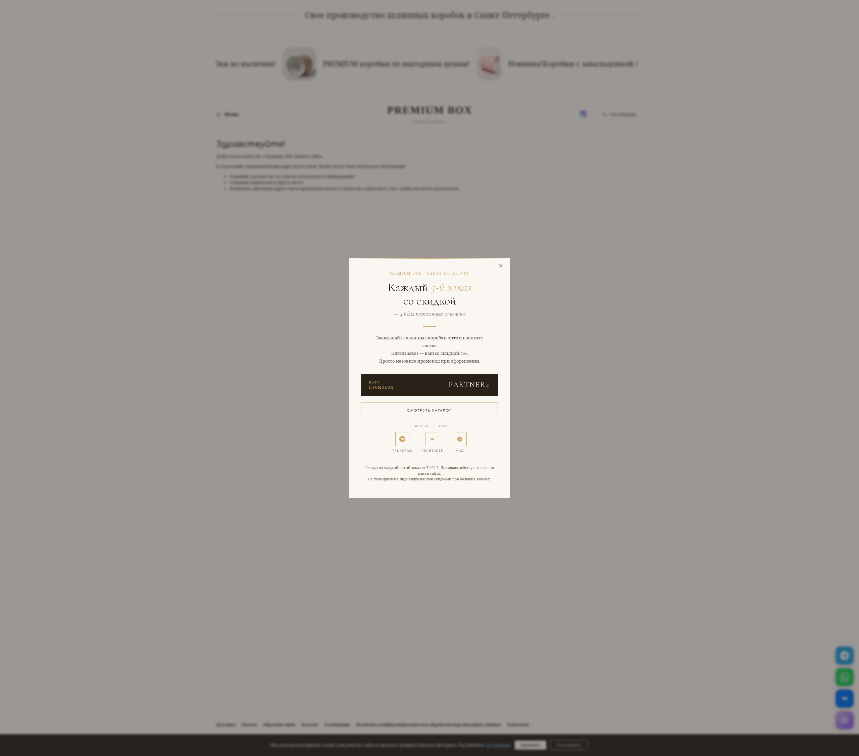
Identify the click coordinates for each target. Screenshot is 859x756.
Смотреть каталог (429, 410)
